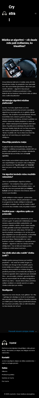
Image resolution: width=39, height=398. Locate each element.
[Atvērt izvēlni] (35, 13)
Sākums (4, 371)
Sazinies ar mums (8, 378)
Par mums (5, 381)
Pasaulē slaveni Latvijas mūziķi (21, 331)
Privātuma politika (8, 375)
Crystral (12, 13)
